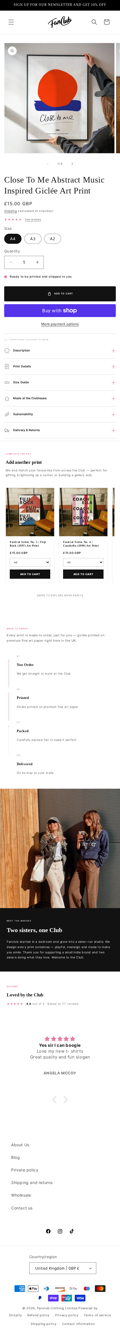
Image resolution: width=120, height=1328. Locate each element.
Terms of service (97, 1315)
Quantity (12, 251)
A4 (13, 238)
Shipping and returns (32, 1182)
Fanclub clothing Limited (58, 1308)
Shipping (10, 210)
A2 (52, 238)
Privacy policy (66, 1315)
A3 (33, 238)
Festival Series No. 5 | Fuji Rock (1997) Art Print (28, 543)
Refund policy (38, 1315)
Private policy (24, 1170)
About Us (20, 1144)
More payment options (60, 324)
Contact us (22, 1208)
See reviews (33, 219)
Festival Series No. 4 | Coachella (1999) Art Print (81, 543)
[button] (11, 22)
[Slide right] (72, 164)
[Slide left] (48, 164)
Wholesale (21, 1195)
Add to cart (30, 574)
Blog (15, 1157)
